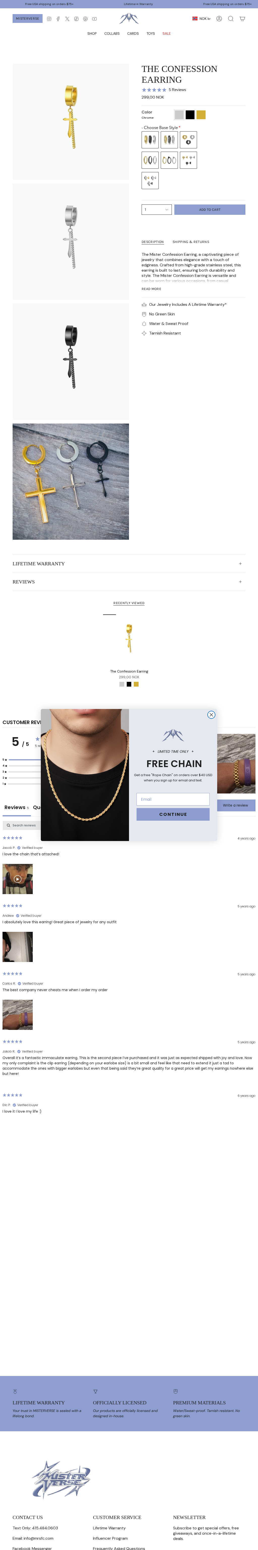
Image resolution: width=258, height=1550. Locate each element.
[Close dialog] (211, 715)
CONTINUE (173, 814)
